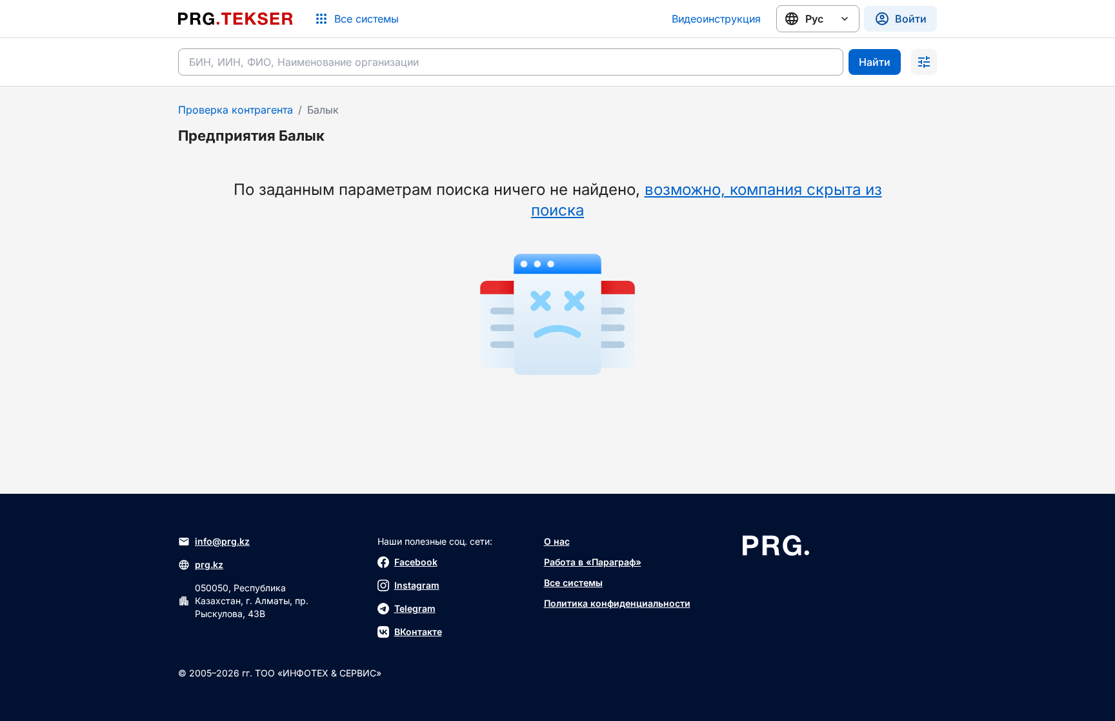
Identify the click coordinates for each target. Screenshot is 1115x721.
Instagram (416, 585)
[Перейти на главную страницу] (235, 18)
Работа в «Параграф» (592, 561)
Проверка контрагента (235, 109)
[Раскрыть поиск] (924, 62)
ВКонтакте (418, 631)
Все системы (573, 582)
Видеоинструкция (716, 18)
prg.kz (209, 564)
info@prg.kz (222, 541)
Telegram (415, 608)
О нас (557, 541)
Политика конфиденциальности (617, 603)
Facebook (415, 561)
